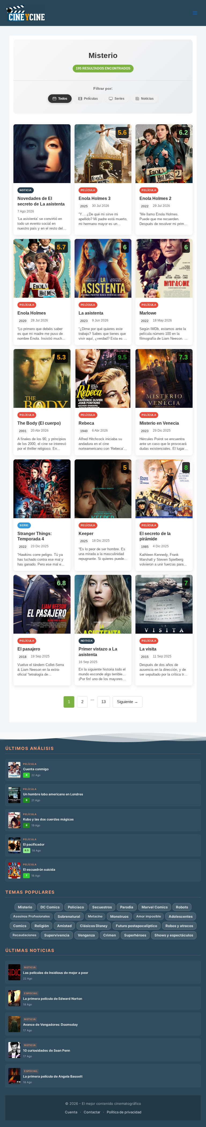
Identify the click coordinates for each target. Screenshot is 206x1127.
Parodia (126, 907)
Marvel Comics (155, 907)
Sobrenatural (69, 916)
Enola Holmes (31, 313)
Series (119, 98)
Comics (19, 926)
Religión (42, 926)
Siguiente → (127, 702)
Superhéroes (135, 935)
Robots (182, 907)
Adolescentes (181, 916)
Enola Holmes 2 (155, 198)
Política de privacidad (124, 1112)
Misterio (25, 907)
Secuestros (102, 907)
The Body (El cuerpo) (39, 423)
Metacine (95, 916)
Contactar (92, 1112)
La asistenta (91, 313)
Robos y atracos (179, 926)
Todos (62, 98)
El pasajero (28, 649)
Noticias (147, 98)
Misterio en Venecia (159, 423)
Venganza (86, 935)
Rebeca (86, 423)
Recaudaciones (24, 935)
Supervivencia (56, 935)
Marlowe (147, 313)
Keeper (86, 533)
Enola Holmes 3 (95, 198)
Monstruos (119, 916)
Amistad (64, 926)
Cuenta (71, 1112)
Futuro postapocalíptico (136, 926)
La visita (147, 649)
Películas (91, 98)
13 (105, 701)
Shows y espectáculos (173, 935)
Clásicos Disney (94, 926)
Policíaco (76, 907)
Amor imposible (148, 916)
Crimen (109, 935)
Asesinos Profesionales (31, 916)
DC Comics (50, 907)
